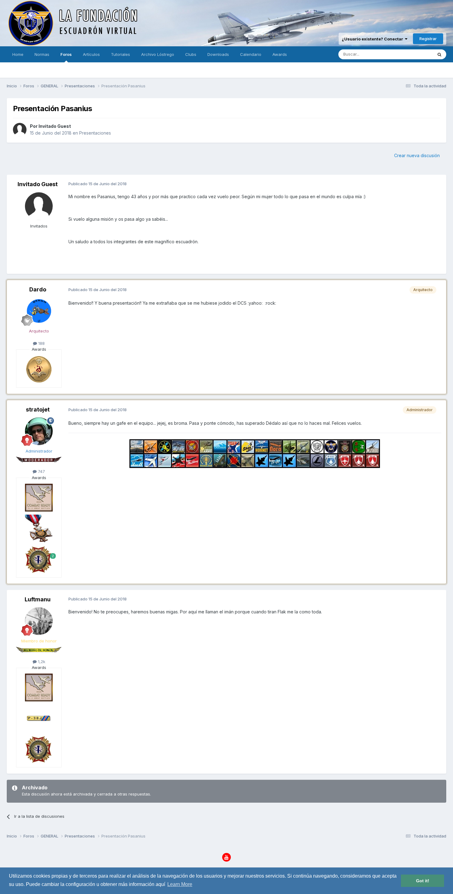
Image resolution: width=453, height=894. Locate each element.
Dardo (37, 289)
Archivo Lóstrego (157, 54)
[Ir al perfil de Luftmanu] (39, 621)
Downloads (218, 54)
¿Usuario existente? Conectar (373, 38)
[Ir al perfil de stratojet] (39, 431)
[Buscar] (439, 54)
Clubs (190, 54)
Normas (42, 54)
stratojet (38, 409)
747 (41, 471)
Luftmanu (38, 599)
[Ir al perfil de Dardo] (39, 311)
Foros (66, 54)
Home (17, 54)
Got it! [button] (422, 880)
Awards (279, 54)
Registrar (428, 38)
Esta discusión (411, 54)
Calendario (250, 54)
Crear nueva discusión (417, 155)
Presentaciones (95, 133)
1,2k (41, 661)
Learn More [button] (179, 884)
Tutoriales (120, 54)
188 (41, 343)
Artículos (91, 54)
